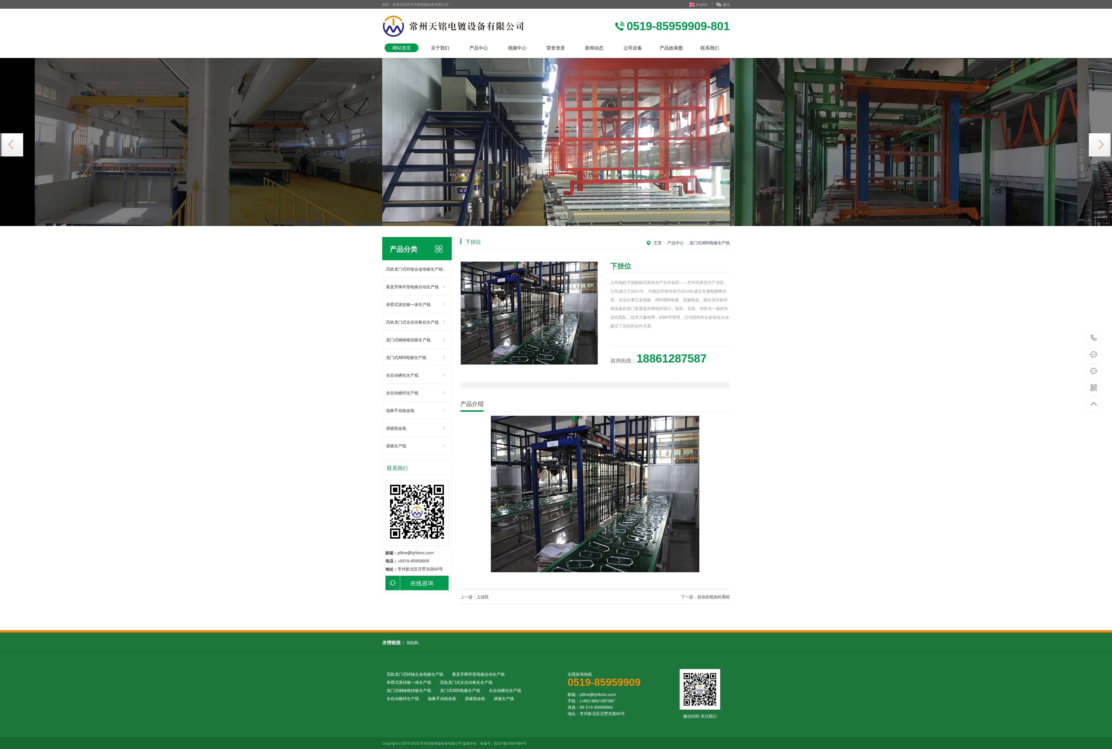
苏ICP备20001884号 (510, 743)
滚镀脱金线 (396, 428)
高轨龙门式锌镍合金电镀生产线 (414, 269)
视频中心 (517, 47)
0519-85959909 (1094, 338)
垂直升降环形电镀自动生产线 (412, 286)
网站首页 (401, 47)
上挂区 (483, 596)
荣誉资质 (555, 47)
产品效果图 (671, 47)
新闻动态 (594, 47)
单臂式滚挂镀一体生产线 (408, 304)
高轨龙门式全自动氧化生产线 (412, 322)
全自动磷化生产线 (402, 375)
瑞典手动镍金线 (400, 410)
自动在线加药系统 (713, 596)
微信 (726, 4)
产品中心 (478, 47)
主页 (658, 242)
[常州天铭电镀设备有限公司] (456, 26)
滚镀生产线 (396, 446)
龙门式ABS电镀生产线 (406, 357)
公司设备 (632, 47)
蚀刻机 (413, 642)
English (702, 4)
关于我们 (440, 47)
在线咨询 (422, 583)
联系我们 (710, 47)
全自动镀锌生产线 (402, 393)
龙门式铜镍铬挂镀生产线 (408, 339)
